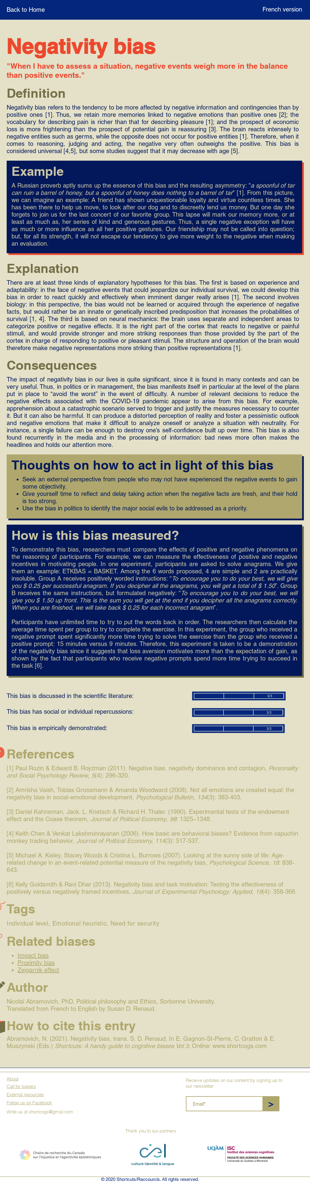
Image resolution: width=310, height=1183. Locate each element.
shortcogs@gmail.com (51, 1112)
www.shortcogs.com (240, 1046)
